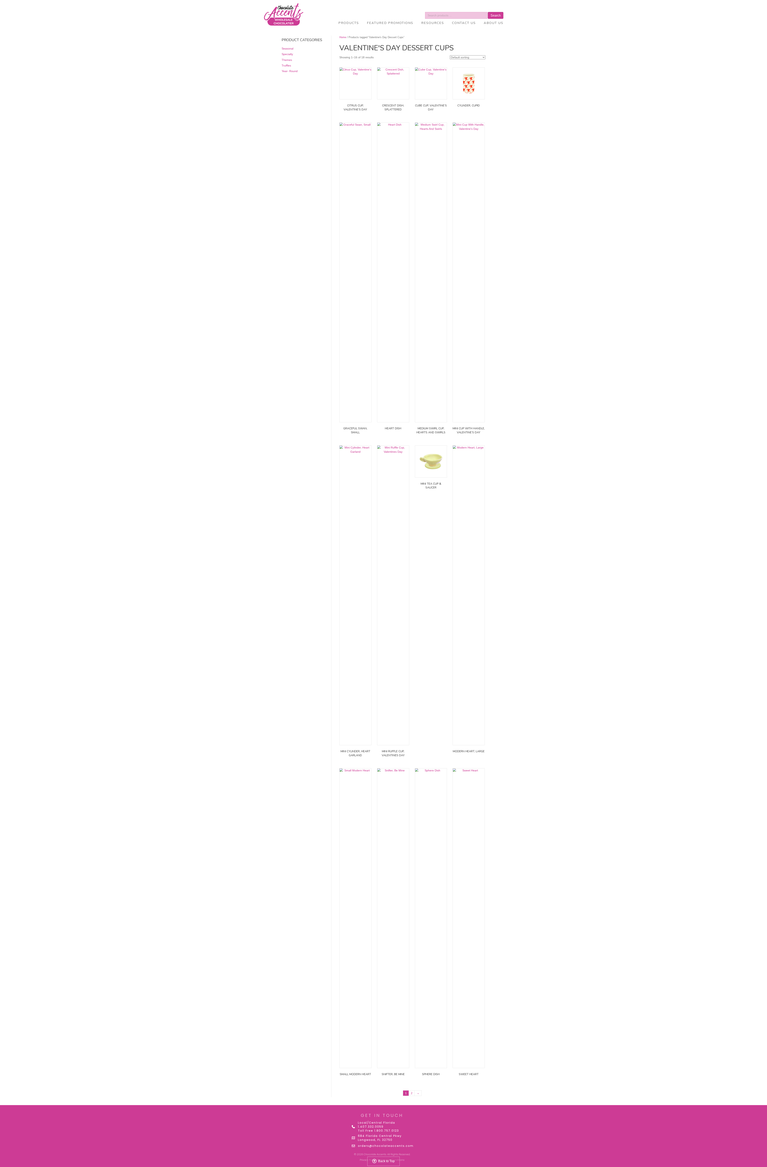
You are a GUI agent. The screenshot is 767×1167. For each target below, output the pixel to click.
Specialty (287, 54)
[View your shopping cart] (490, 9)
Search (496, 15)
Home (342, 37)
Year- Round (290, 71)
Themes (287, 59)
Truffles (286, 65)
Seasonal (287, 48)
